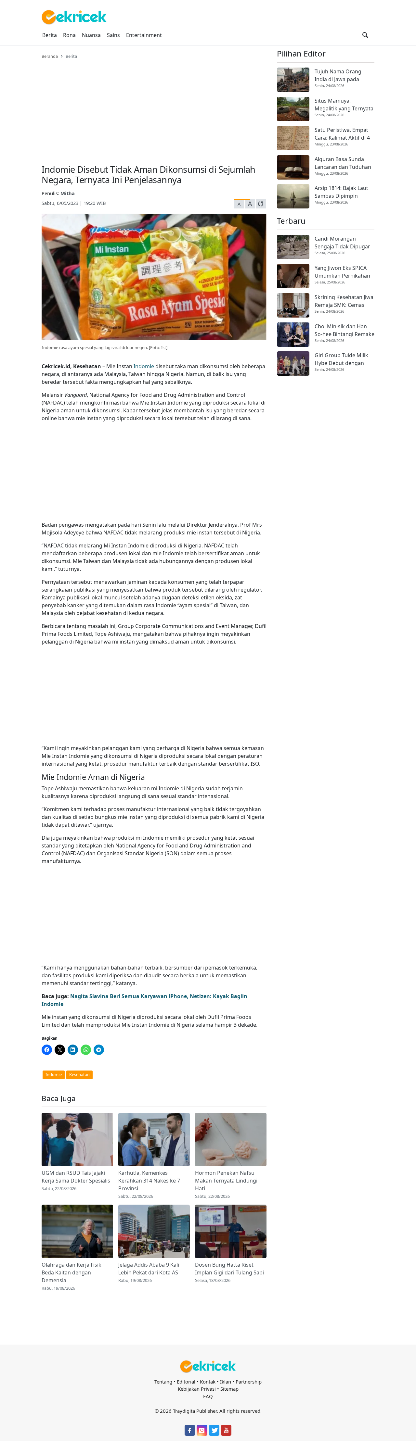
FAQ (208, 1396)
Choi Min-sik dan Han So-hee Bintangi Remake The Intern (344, 330)
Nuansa (91, 35)
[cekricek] (208, 1366)
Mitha (67, 193)
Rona (69, 35)
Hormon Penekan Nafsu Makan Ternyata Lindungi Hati (226, 1180)
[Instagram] (202, 1430)
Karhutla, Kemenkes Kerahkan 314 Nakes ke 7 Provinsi (149, 1180)
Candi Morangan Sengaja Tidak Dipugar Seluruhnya (342, 242)
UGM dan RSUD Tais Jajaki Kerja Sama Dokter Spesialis (76, 1176)
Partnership (249, 1381)
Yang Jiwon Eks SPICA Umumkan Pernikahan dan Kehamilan (342, 272)
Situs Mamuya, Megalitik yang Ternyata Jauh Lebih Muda (344, 104)
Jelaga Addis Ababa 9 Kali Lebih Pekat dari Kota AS (148, 1268)
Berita (49, 35)
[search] (365, 35)
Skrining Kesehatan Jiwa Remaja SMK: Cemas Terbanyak (344, 301)
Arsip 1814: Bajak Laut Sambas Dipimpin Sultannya (341, 192)
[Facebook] (190, 1430)
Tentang (163, 1381)
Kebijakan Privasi (197, 1388)
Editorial (186, 1381)
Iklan (225, 1381)
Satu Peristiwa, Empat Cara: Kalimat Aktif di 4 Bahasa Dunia (342, 134)
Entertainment (144, 35)
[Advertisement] (154, 107)
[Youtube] (226, 1430)
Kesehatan (79, 1074)
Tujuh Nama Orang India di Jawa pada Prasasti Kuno (338, 75)
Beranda (50, 56)
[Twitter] (214, 1430)
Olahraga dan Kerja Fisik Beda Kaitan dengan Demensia (71, 1272)
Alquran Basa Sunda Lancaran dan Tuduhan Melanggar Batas (343, 163)
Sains (113, 35)
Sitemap (229, 1388)
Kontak (207, 1381)
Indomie (144, 366)
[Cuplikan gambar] (77, 1139)
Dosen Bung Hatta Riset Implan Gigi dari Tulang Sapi (229, 1268)
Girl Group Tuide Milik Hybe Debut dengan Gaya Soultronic (341, 359)
